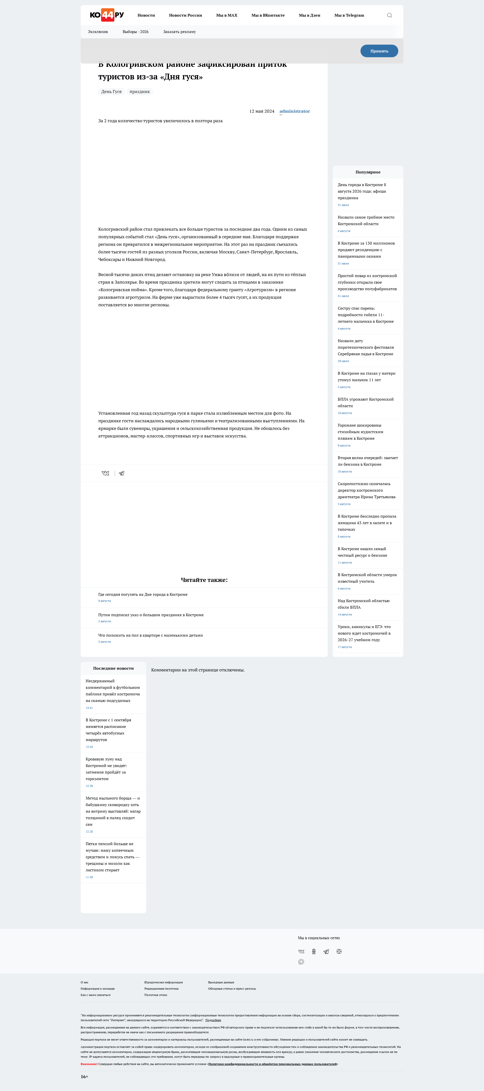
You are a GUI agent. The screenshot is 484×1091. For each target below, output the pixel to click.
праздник (140, 91)
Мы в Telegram (349, 15)
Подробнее (213, 1020)
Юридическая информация (163, 982)
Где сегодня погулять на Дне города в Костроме (143, 597)
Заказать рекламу (179, 31)
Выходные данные (221, 982)
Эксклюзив (98, 31)
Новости (146, 15)
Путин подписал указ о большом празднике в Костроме (151, 617)
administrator (295, 111)
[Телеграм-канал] (326, 952)
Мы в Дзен (309, 15)
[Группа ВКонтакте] (301, 952)
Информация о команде (98, 988)
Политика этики (155, 995)
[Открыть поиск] (389, 15)
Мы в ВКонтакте (268, 15)
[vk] (106, 473)
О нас (84, 982)
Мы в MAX (226, 15)
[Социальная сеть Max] (301, 962)
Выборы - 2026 (136, 31)
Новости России (185, 15)
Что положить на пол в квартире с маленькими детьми (150, 638)
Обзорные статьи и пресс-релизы (232, 988)
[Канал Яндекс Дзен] (339, 952)
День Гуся (111, 91)
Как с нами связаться (95, 995)
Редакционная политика (161, 988)
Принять (379, 50)
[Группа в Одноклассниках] (314, 952)
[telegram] (123, 473)
